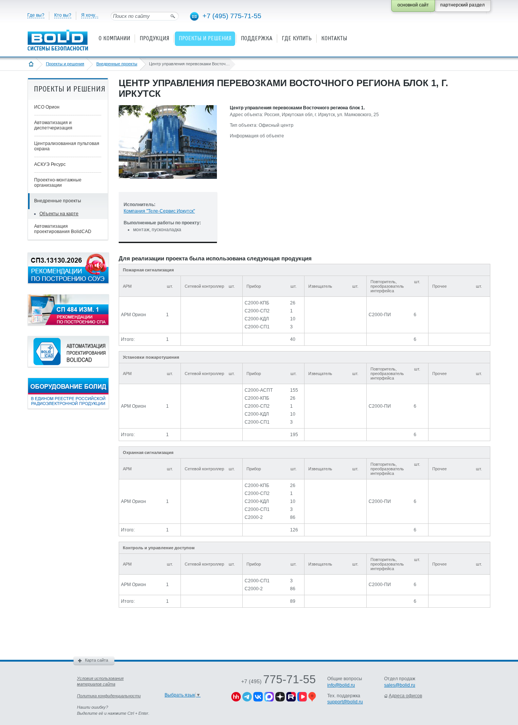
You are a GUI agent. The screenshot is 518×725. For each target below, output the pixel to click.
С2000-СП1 (257, 326)
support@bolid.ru (345, 702)
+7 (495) (278, 681)
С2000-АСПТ (259, 390)
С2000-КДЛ (257, 319)
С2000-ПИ (380, 314)
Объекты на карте (58, 213)
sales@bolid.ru (399, 685)
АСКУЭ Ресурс (50, 164)
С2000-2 (254, 517)
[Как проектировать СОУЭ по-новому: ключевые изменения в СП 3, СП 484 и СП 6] (68, 282)
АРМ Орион (133, 314)
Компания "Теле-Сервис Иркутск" (159, 211)
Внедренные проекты (116, 63)
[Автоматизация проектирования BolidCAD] (68, 365)
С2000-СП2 (257, 311)
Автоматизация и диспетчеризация (53, 125)
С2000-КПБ (257, 303)
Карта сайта (96, 660)
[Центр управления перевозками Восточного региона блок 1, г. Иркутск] (168, 185)
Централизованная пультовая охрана (66, 146)
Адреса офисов (405, 695)
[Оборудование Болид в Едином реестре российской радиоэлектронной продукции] (68, 407)
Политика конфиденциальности (109, 695)
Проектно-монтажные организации (58, 182)
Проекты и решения (65, 63)
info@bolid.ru (341, 685)
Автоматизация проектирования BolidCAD (62, 229)
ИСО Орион (47, 107)
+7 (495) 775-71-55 (231, 16)
